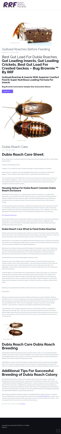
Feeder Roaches (14, 43)
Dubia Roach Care (15, 147)
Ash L (17, 52)
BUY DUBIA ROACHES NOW (9, 215)
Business (22, 403)
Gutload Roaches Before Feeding (26, 49)
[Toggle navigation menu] (57, 4)
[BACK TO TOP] (58, 430)
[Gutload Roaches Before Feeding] (30, 29)
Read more (8, 92)
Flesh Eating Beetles (44, 396)
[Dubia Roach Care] (30, 119)
